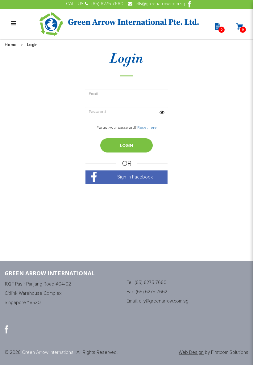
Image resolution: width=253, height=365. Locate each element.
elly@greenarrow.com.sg (164, 301)
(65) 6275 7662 (151, 292)
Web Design (191, 352)
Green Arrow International (48, 352)
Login (32, 45)
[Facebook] (6, 329)
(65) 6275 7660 (151, 282)
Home (11, 45)
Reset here (147, 128)
